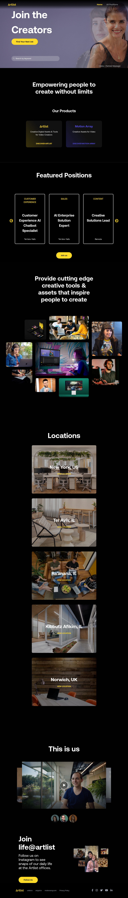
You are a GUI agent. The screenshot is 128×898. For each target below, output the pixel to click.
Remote (98, 239)
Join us (64, 255)
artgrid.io (39, 890)
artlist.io (29, 890)
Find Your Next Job (24, 42)
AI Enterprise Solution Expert (64, 220)
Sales (64, 199)
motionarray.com (50, 890)
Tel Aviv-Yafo (30, 239)
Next (116, 220)
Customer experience (30, 199)
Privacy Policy (64, 890)
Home (99, 4)
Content (98, 199)
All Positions (112, 4)
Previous (10, 220)
